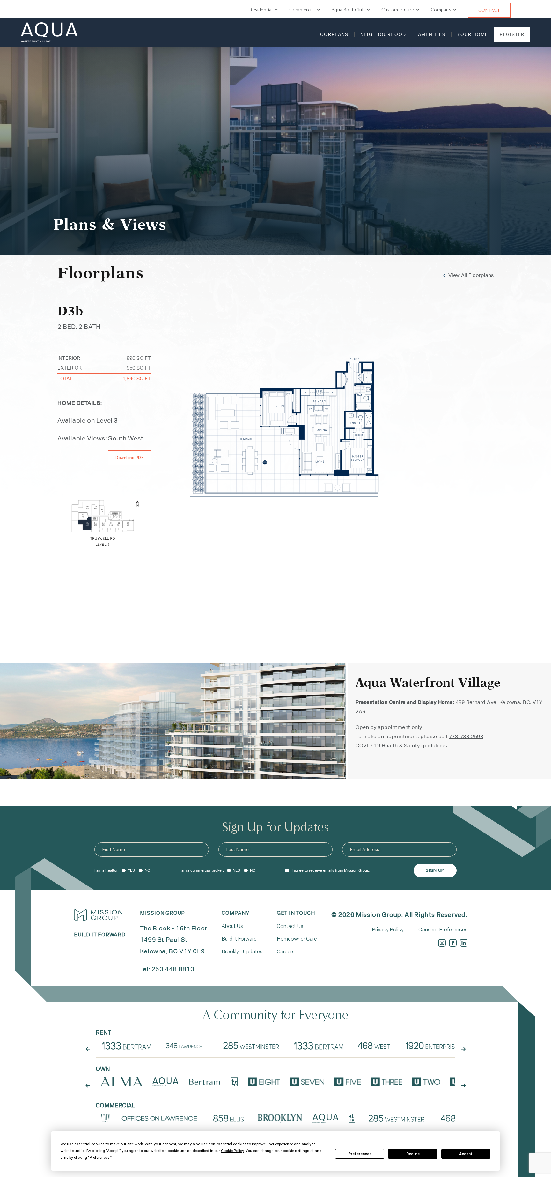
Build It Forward (239, 939)
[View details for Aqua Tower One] (165, 1081)
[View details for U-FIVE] (347, 1081)
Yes (131, 870)
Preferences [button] (100, 1157)
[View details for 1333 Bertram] (319, 1045)
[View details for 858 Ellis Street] (228, 1118)
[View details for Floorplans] (127, 1045)
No (147, 870)
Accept (466, 1154)
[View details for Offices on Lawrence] (160, 1118)
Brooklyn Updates (242, 952)
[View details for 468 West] (373, 1045)
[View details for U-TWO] (426, 1081)
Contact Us (290, 926)
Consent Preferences (442, 930)
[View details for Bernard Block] (105, 1118)
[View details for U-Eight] (264, 1081)
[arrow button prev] (87, 1049)
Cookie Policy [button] (232, 1151)
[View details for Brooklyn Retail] (280, 1118)
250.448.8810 (173, 969)
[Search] (524, 10)
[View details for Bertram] (204, 1081)
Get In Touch (296, 913)
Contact (489, 10)
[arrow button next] (463, 1049)
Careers (286, 952)
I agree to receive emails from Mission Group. (331, 870)
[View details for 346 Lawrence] (186, 1045)
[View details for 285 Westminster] (251, 1045)
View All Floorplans (471, 275)
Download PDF (129, 457)
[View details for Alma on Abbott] (121, 1081)
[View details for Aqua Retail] (325, 1118)
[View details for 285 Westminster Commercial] (396, 1118)
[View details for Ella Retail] (352, 1118)
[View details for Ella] (234, 1081)
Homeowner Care (297, 939)
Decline (413, 1154)
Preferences (359, 1154)
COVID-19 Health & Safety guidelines (401, 746)
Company (235, 913)
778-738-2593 (466, 736)
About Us (232, 926)
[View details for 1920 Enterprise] (432, 1045)
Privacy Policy (388, 930)
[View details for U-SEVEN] (307, 1081)
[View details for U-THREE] (386, 1081)
